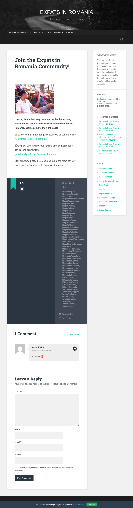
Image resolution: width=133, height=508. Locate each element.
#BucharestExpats (70, 194)
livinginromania (68, 299)
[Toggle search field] (122, 39)
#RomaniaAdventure (71, 256)
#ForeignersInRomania (72, 237)
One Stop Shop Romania (18, 32)
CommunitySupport (70, 292)
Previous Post (68, 314)
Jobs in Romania (106, 173)
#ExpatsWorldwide (70, 232)
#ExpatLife (66, 210)
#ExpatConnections (70, 201)
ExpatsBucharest (69, 294)
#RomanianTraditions (71, 270)
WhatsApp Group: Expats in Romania (37, 154)
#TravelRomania (69, 284)
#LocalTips (67, 246)
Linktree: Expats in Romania (32, 138)
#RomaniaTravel (69, 275)
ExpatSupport (67, 296)
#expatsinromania (70, 222)
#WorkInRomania (69, 287)
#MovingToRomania (70, 249)
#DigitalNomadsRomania (73, 199)
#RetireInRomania (70, 254)
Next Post (66, 318)
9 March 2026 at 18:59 (41, 350)
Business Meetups (107, 197)
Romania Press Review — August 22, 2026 (110, 129)
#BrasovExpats (68, 191)
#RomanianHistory (70, 263)
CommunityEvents (70, 289)
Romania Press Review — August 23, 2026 (110, 122)
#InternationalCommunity (73, 239)
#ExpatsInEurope (69, 220)
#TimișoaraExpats (70, 282)
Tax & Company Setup (108, 181)
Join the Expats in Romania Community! (42, 63)
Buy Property (104, 189)
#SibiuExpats (67, 277)
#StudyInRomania (69, 280)
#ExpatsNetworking (70, 227)
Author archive (22, 189)
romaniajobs (67, 306)
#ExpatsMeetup (68, 225)
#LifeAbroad (67, 242)
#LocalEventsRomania (71, 244)
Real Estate (38, 32)
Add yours (73, 334)
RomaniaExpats (68, 304)
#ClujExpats (67, 196)
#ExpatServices (68, 218)
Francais (69, 32)
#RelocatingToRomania (72, 251)
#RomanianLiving (69, 268)
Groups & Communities (109, 202)
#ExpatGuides (68, 208)
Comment (20, 391)
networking (67, 301)
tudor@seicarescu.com (107, 104)
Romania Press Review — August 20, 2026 (110, 152)
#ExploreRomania (69, 234)
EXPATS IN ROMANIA (66, 12)
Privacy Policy (78, 504)
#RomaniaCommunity (71, 258)
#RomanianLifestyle (70, 265)
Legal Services (105, 177)
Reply (75, 349)
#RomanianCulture (70, 261)
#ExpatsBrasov (68, 213)
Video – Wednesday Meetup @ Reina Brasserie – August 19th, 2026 (110, 137)
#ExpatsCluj (67, 215)
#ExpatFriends (68, 206)
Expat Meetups (54, 32)
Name (18, 429)
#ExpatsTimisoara (70, 230)
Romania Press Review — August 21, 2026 (110, 145)
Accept (92, 504)
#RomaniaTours (68, 272)
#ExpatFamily (68, 203)
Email (18, 442)
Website (18, 455)
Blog (64, 187)
